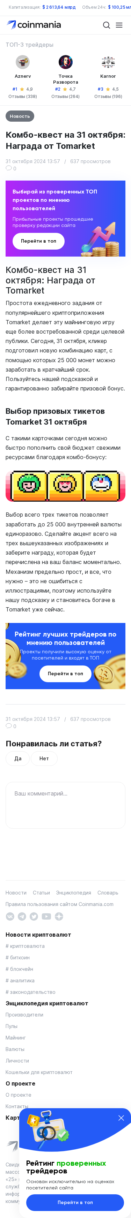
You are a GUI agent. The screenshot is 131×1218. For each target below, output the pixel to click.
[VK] (10, 916)
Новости (16, 893)
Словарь (107, 893)
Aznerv (23, 76)
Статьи (41, 893)
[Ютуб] (46, 916)
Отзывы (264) (65, 96)
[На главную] (34, 25)
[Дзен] (58, 916)
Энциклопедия (73, 893)
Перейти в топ (38, 241)
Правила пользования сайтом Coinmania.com (60, 904)
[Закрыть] (121, 1118)
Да (17, 758)
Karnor (108, 76)
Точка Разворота (65, 79)
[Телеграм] (21, 916)
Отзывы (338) (22, 96)
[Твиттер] (33, 916)
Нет (44, 758)
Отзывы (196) (108, 96)
